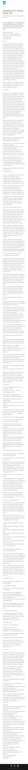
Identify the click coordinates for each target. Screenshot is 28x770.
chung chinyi (6, 16)
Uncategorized (20, 16)
